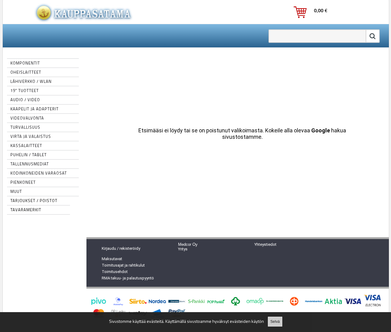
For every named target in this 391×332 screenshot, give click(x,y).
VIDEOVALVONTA (27, 118)
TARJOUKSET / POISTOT (33, 200)
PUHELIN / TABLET (28, 155)
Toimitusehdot (115, 271)
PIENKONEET (23, 182)
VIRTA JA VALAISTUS (30, 136)
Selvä (275, 321)
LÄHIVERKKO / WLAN (31, 81)
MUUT (16, 191)
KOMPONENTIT (25, 63)
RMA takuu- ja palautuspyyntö (128, 278)
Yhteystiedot (265, 244)
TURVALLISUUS (25, 127)
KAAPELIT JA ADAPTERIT (34, 109)
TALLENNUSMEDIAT (29, 164)
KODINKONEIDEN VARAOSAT (38, 173)
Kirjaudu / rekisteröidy (121, 248)
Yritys (183, 249)
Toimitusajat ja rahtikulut (123, 265)
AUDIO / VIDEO (25, 100)
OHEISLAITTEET (25, 72)
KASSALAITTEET (26, 145)
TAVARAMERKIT (25, 210)
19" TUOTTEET (24, 90)
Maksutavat (112, 258)
